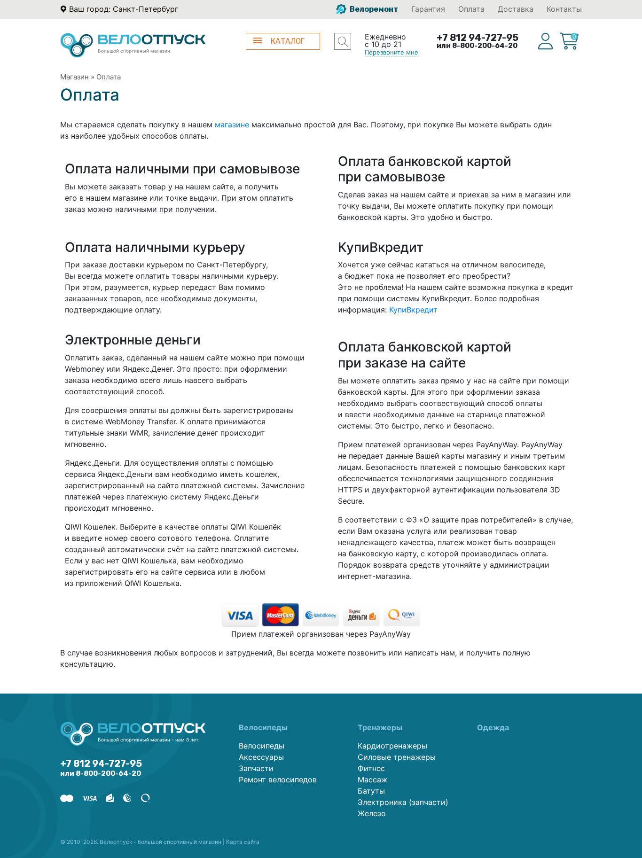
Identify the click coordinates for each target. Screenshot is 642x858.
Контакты (564, 9)
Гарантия (428, 9)
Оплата (471, 9)
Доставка (515, 9)
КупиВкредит (413, 309)
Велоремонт (373, 9)
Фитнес (371, 768)
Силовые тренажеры (397, 757)
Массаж (372, 779)
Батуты (371, 791)
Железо (372, 813)
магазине (232, 124)
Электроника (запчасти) (403, 802)
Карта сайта (242, 841)
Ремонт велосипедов (278, 779)
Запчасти (256, 768)
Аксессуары (261, 757)
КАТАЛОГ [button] (288, 41)
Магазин (74, 76)
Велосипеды (261, 745)
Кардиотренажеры (392, 745)
